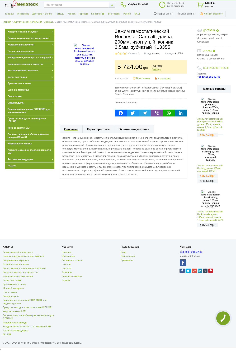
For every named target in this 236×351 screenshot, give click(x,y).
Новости (72, 14)
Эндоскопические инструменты (20, 272)
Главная (9, 14)
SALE (137, 14)
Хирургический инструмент (27, 22)
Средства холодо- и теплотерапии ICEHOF (27, 307)
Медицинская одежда (15, 322)
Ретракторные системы (16, 264)
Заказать (156, 69)
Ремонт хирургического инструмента (23, 256)
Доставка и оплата (42, 14)
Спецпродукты (11, 296)
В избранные (143, 78)
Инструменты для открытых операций (24, 268)
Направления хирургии (16, 260)
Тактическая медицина (16, 330)
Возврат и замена (72, 276)
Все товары (114, 14)
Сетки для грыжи (12, 280)
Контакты (67, 272)
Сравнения (127, 260)
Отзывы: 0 (133, 53)
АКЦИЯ (7, 334)
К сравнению (164, 78)
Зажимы (48, 22)
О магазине (23, 14)
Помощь (59, 14)
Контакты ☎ (97, 14)
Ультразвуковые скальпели (18, 276)
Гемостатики (10, 292)
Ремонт (127, 14)
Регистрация (128, 256)
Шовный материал (13, 288)
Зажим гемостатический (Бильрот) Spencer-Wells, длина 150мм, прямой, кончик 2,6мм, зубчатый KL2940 (210, 124)
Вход (123, 252)
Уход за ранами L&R (14, 311)
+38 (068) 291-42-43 (138, 4)
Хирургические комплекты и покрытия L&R (27, 326)
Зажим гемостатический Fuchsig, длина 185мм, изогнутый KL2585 (210, 168)
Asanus (156, 53)
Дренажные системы (14, 284)
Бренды (84, 14)
